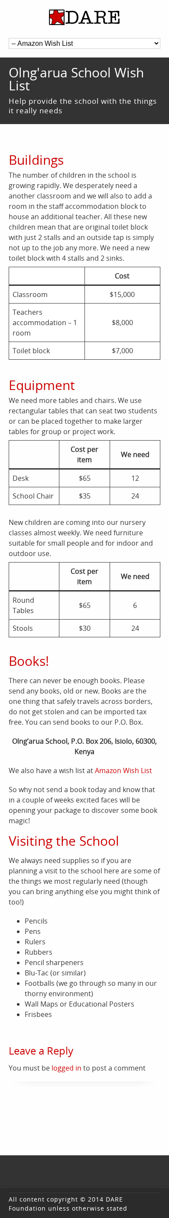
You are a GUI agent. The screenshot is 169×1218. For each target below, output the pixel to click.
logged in (66, 1068)
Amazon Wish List (123, 770)
